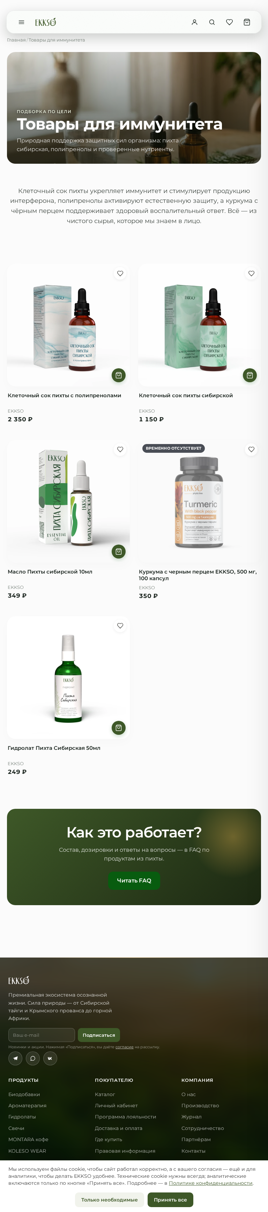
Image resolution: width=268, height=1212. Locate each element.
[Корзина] (246, 22)
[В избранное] (120, 273)
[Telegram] (15, 1058)
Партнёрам (196, 1139)
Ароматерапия (27, 1105)
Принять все (170, 1200)
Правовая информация (125, 1151)
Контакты (193, 1151)
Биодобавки (24, 1094)
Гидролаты (22, 1117)
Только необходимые (109, 1200)
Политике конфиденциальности (211, 1183)
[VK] (50, 1058)
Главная (16, 40)
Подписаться (99, 1035)
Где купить (108, 1139)
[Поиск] (211, 22)
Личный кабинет (116, 1105)
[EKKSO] (45, 22)
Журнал (191, 1117)
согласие (125, 1046)
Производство (200, 1105)
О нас (188, 1094)
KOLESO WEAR (27, 1151)
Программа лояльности (125, 1117)
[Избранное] (229, 22)
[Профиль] (194, 22)
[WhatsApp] (33, 1058)
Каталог (105, 1094)
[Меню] (21, 22)
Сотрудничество (202, 1128)
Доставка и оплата (118, 1128)
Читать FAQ (134, 880)
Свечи (16, 1128)
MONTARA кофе (28, 1139)
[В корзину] (119, 375)
